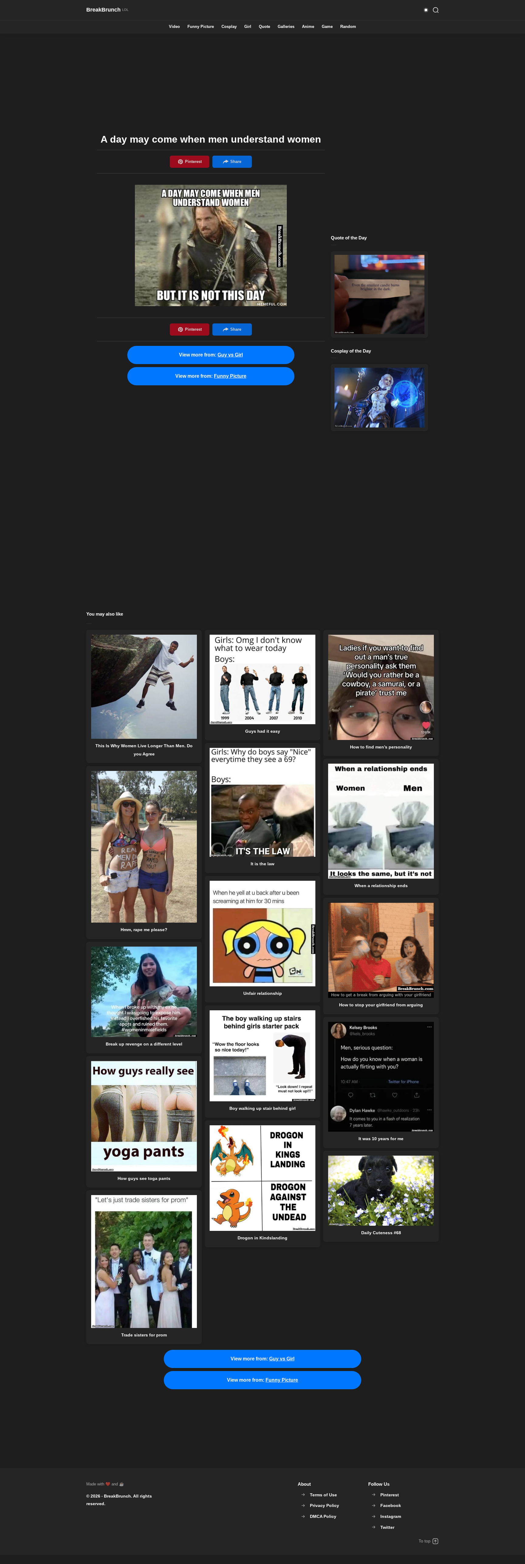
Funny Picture (200, 27)
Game (327, 27)
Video (174, 27)
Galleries (286, 27)
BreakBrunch (117, 1496)
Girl (247, 27)
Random (348, 27)
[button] (426, 10)
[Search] (436, 10)
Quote (264, 27)
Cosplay (229, 27)
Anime (308, 27)
